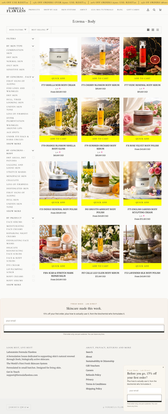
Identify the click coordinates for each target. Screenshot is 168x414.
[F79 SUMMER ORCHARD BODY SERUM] (100, 117)
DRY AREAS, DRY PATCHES (16, 159)
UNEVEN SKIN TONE (14, 108)
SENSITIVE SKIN (16, 69)
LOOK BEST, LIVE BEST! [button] (20, 347)
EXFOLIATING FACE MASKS (18, 242)
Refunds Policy (93, 375)
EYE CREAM (13, 265)
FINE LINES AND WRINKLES (16, 89)
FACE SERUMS (14, 222)
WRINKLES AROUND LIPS (14, 126)
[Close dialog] (163, 367)
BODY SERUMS (15, 280)
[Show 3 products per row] (153, 30)
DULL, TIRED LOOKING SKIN (15, 101)
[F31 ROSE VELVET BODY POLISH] (142, 117)
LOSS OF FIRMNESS (17, 114)
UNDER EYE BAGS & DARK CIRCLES (18, 138)
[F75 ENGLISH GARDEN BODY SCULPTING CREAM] (142, 180)
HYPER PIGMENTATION (15, 119)
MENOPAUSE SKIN (17, 176)
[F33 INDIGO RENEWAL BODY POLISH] (58, 180)
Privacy (89, 379)
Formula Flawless (117, 407)
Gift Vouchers (93, 365)
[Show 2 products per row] (148, 30)
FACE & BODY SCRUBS (14, 259)
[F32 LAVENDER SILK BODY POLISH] (142, 244)
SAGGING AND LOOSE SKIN (15, 166)
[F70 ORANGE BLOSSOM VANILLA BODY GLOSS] (58, 117)
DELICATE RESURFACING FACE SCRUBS (15, 251)
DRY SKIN (12, 57)
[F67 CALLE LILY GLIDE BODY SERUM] (100, 244)
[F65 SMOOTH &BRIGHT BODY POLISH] (100, 180)
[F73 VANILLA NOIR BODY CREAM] (58, 56)
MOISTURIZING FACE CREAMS (15, 227)
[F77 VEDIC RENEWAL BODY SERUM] (142, 56)
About (89, 356)
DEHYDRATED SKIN (18, 188)
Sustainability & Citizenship (100, 361)
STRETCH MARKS (16, 172)
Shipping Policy (94, 388)
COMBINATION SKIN (15, 51)
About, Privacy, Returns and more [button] (108, 347)
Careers (89, 370)
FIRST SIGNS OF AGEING (16, 82)
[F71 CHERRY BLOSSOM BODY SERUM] (100, 56)
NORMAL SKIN (15, 61)
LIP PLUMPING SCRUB (15, 270)
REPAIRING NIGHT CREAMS (17, 234)
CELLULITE (13, 180)
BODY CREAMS (15, 276)
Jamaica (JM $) (17, 407)
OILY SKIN (12, 65)
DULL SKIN (13, 200)
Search (89, 352)
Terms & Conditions (96, 384)
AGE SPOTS (13, 132)
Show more (14, 144)
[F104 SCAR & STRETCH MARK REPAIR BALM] (58, 244)
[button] (34, 10)
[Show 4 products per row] (158, 30)
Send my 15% (84, 328)
